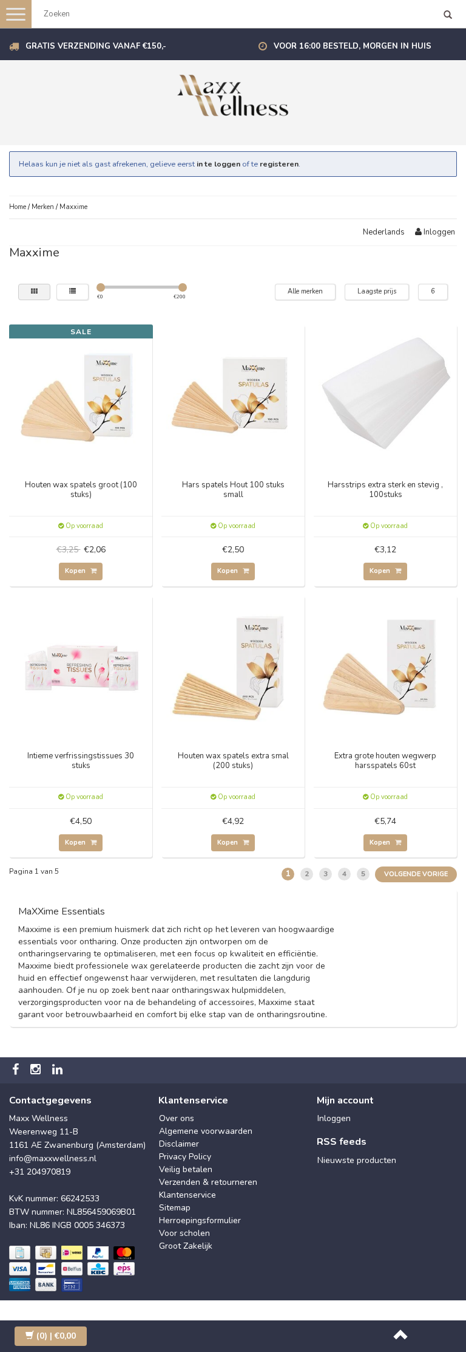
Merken (43, 206)
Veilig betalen (185, 1169)
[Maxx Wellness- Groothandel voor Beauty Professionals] (233, 93)
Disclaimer (179, 1144)
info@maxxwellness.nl (52, 1158)
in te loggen (218, 164)
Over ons (176, 1118)
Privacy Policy (185, 1156)
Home (17, 206)
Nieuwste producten (356, 1160)
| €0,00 (56, 1336)
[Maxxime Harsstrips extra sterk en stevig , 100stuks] (386, 395)
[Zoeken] (448, 16)
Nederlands (384, 232)
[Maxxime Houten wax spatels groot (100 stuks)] (81, 395)
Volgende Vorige (416, 874)
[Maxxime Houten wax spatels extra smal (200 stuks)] (233, 666)
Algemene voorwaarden (205, 1131)
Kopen (76, 570)
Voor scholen (184, 1233)
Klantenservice (187, 1195)
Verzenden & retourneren (208, 1182)
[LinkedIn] (59, 1070)
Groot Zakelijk (185, 1246)
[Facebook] (17, 1070)
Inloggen (438, 232)
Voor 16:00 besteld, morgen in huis (352, 46)
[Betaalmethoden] (73, 1269)
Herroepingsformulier (200, 1220)
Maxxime (73, 206)
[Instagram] (37, 1070)
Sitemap (175, 1207)
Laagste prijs (376, 291)
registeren (279, 164)
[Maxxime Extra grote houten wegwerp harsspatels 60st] (386, 666)
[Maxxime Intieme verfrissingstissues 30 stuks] (81, 666)
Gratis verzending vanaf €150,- (95, 46)
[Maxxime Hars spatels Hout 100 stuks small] (233, 395)
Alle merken (305, 291)
